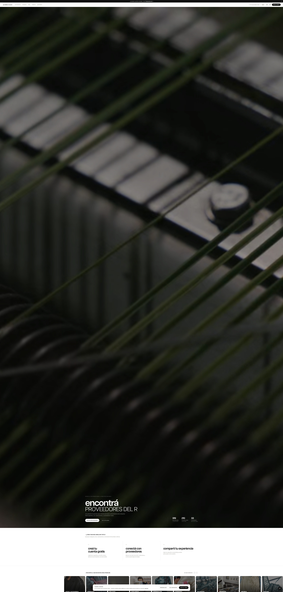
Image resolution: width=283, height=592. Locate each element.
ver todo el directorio (188, 572)
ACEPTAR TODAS (183, 587)
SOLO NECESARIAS (173, 587)
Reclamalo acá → (149, 1)
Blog (29, 4)
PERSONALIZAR (163, 587)
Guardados (39, 4)
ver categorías (105, 520)
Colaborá (34, 4)
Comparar (24, 4)
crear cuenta (276, 4)
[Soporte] (280, 588)
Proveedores (17, 4)
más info (146, 588)
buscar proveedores (92, 520)
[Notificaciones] (267, 5)
